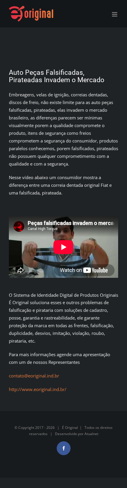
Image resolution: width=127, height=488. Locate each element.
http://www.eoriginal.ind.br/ (37, 389)
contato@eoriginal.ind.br (34, 376)
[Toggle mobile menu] (115, 14)
